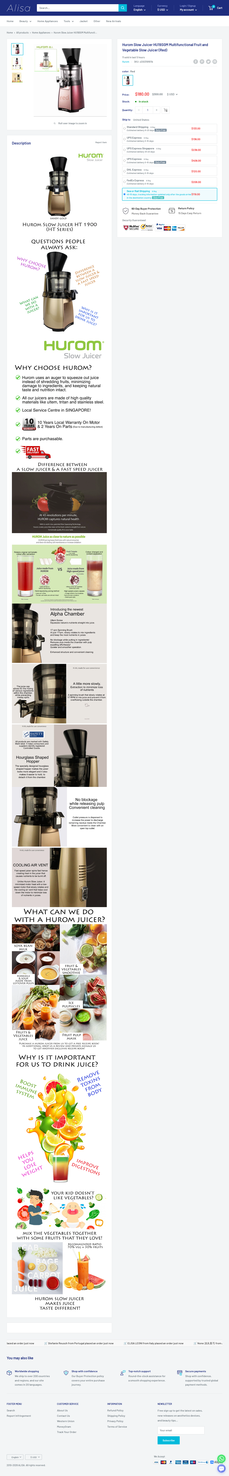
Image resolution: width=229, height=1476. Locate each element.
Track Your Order (66, 1431)
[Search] (123, 8)
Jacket (84, 21)
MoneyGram (64, 1426)
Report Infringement (19, 1415)
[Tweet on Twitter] (208, 61)
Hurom (125, 61)
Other (97, 21)
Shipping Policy (116, 1415)
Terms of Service (117, 1426)
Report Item (101, 142)
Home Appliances (47, 21)
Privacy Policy (115, 1421)
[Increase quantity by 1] (156, 110)
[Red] (127, 80)
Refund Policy (115, 1410)
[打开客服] (221, 1468)
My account (187, 9)
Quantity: (127, 110)
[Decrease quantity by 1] (138, 110)
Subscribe (169, 1440)
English (15, 1457)
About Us (62, 1410)
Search (11, 1410)
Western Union (65, 1421)
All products (22, 32)
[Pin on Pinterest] (202, 61)
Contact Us (63, 1415)
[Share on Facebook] (195, 61)
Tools (67, 21)
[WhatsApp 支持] (221, 1459)
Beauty (23, 21)
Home (10, 21)
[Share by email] (214, 61)
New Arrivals (113, 21)
